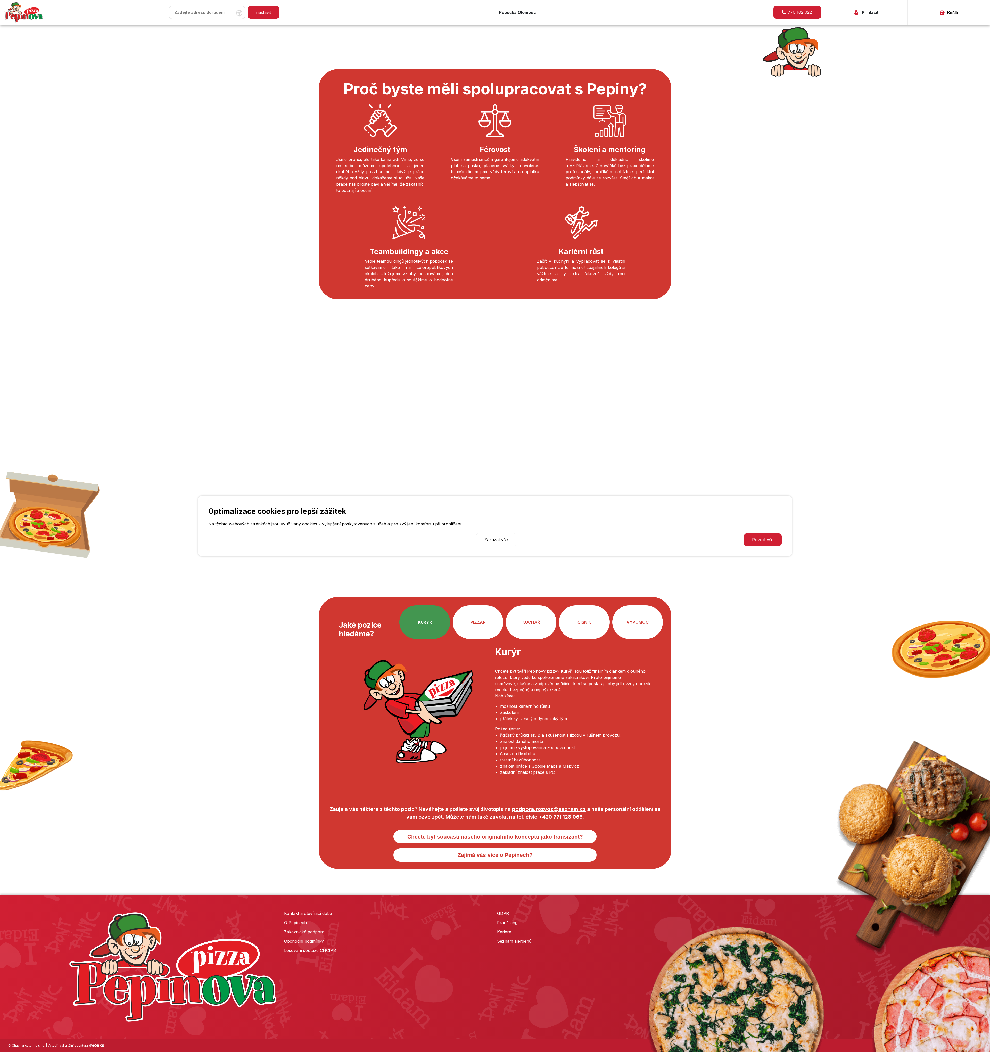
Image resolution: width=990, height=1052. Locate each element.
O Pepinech (295, 922)
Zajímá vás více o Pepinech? (495, 855)
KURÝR (425, 622)
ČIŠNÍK (584, 622)
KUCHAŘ (531, 622)
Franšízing (507, 922)
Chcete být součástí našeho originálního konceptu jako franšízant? (495, 837)
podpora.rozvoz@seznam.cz (549, 809)
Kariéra (504, 931)
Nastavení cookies (230, 539)
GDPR (503, 913)
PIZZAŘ (478, 622)
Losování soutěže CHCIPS (310, 950)
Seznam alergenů (514, 941)
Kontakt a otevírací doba (308, 913)
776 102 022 (800, 12)
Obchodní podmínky (304, 941)
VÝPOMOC (637, 622)
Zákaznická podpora (304, 931)
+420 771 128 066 (560, 817)
